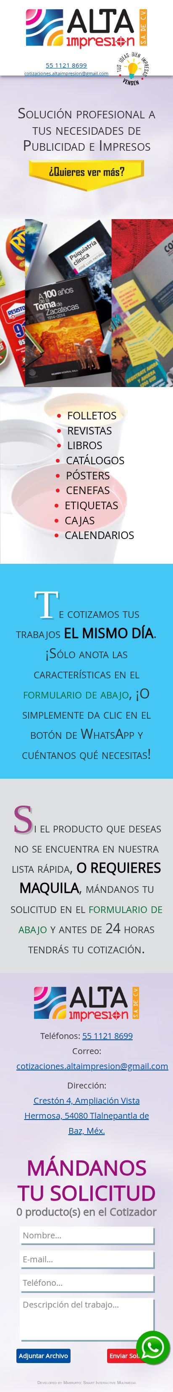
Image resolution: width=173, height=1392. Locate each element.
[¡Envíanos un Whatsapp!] (153, 1347)
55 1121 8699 (66, 65)
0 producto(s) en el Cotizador (86, 1212)
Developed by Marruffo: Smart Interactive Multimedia (86, 1382)
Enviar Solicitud (132, 1355)
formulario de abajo (76, 693)
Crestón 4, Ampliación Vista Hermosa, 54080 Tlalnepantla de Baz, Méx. (86, 1115)
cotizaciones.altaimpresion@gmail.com (66, 73)
